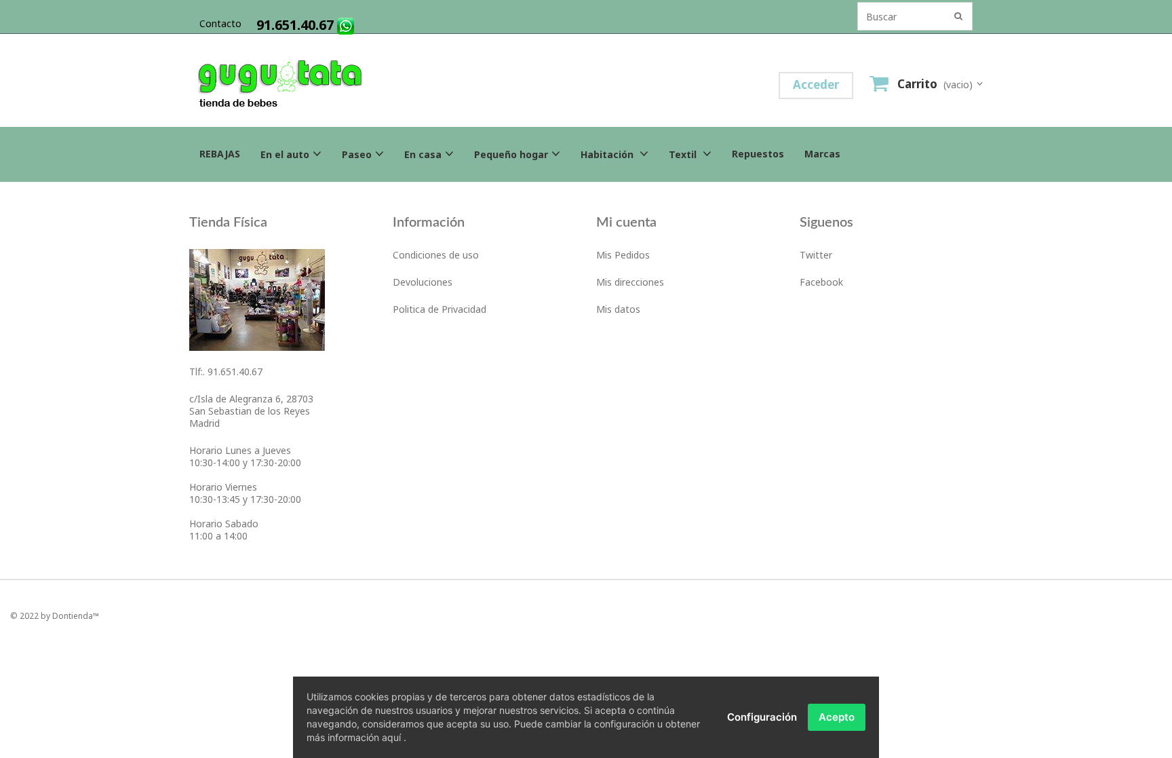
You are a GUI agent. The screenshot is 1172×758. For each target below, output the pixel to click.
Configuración (762, 716)
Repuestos (758, 153)
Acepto (837, 716)
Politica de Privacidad (439, 309)
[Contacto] (257, 298)
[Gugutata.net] (348, 86)
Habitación (608, 154)
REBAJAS (219, 153)
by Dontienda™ (70, 616)
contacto (220, 23)
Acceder (816, 84)
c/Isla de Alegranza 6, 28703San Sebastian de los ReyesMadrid (251, 411)
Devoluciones (422, 282)
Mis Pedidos (623, 254)
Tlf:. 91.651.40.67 (225, 371)
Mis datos (618, 309)
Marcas (822, 153)
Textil (684, 154)
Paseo (357, 154)
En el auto (284, 154)
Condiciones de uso (436, 254)
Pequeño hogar (511, 154)
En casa (423, 154)
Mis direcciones (630, 282)
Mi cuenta (626, 222)
